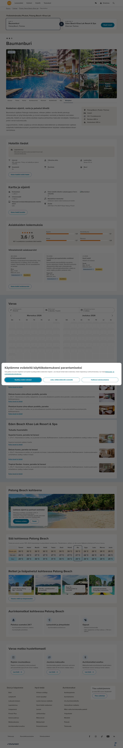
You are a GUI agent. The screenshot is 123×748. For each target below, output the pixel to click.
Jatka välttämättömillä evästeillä (61, 380)
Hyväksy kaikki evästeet (23, 380)
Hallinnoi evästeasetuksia (100, 380)
